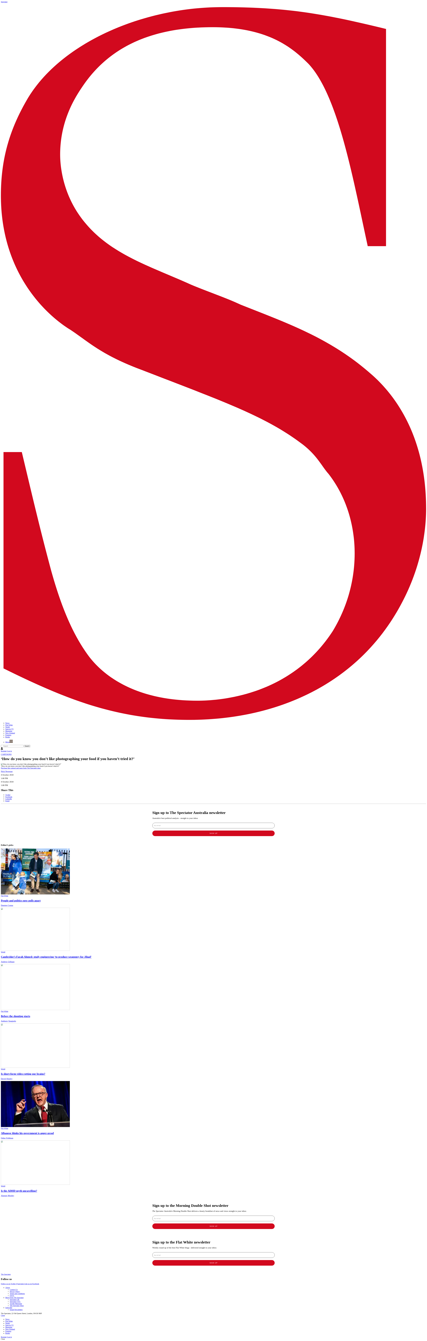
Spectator (4, 2)
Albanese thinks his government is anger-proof (27, 1133)
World (3, 952)
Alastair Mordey (7, 1195)
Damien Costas (7, 905)
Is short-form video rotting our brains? (23, 1073)
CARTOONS (6, 754)
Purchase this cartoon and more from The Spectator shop (21, 768)
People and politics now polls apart (21, 900)
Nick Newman (7, 771)
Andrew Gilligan (7, 962)
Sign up (214, 833)
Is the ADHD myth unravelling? (19, 1190)
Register (4, 751)
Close (3, 1315)
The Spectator (6, 1274)
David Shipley (6, 1079)
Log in (9, 751)
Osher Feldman (7, 1138)
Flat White (4, 896)
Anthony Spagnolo (8, 1021)
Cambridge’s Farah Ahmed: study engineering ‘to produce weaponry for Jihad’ (46, 956)
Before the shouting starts (15, 1016)
